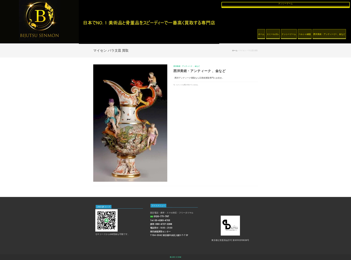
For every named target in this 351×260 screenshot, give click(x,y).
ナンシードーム (289, 34)
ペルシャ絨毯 (304, 34)
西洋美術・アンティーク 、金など (186, 66)
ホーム (261, 34)
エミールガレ (273, 34)
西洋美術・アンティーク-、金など (329, 34)
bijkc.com (175, 257)
